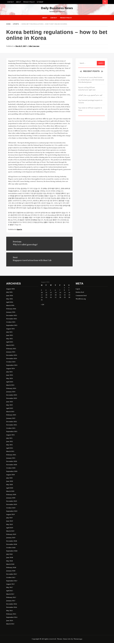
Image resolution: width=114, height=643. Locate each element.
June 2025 (9, 335)
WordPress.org (81, 299)
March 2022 (10, 412)
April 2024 (9, 382)
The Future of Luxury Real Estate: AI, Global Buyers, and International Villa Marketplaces (91, 79)
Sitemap (40, 2)
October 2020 (10, 468)
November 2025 (11, 319)
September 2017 (11, 581)
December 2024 (11, 355)
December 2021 (11, 422)
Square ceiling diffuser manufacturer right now (86, 88)
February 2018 (11, 568)
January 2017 (10, 601)
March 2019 (10, 531)
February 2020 (11, 495)
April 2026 (9, 302)
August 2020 (10, 475)
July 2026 (9, 292)
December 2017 (11, 574)
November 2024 (11, 359)
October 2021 (10, 428)
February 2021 (11, 455)
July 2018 (9, 554)
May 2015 (9, 611)
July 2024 (9, 372)
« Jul (42, 304)
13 (55, 293)
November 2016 (11, 607)
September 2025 (11, 325)
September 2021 (11, 432)
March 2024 (10, 385)
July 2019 (9, 518)
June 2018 (9, 558)
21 (60, 295)
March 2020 (10, 491)
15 (65, 293)
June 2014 (9, 621)
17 (42, 295)
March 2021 (10, 451)
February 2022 (11, 415)
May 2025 (9, 339)
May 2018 (9, 561)
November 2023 (11, 398)
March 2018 (10, 564)
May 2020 (9, 485)
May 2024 (9, 378)
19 (51, 295)
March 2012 (10, 624)
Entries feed (80, 292)
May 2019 (9, 524)
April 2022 (9, 408)
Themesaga (77, 639)
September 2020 (11, 471)
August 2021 (10, 435)
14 (60, 293)
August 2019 (10, 514)
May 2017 (9, 587)
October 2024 (10, 362)
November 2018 (11, 544)
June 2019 (9, 521)
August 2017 (10, 584)
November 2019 (11, 504)
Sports (19, 229)
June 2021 (9, 441)
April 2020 (9, 488)
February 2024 (11, 388)
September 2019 (11, 511)
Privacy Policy (29, 2)
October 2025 (10, 322)
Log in (78, 289)
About (18, 2)
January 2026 (10, 312)
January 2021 (10, 458)
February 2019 (11, 534)
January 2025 (10, 352)
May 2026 (9, 299)
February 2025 (11, 349)
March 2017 (10, 594)
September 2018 (11, 551)
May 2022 (9, 405)
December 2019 (11, 501)
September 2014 (11, 617)
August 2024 (10, 369)
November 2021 (11, 425)
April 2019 (9, 528)
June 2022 (9, 402)
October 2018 (10, 548)
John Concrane (34, 46)
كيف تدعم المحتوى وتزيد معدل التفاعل (90, 95)
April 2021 (9, 448)
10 (42, 293)
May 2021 (9, 445)
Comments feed (81, 296)
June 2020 (9, 481)
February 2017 (11, 597)
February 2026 (11, 309)
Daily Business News (57, 8)
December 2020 (11, 461)
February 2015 (11, 614)
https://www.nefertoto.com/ (53, 208)
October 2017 (10, 578)
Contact (10, 2)
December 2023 (11, 395)
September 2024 (11, 365)
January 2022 (10, 418)
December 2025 (11, 315)
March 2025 (10, 345)
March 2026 (10, 305)
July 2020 (9, 478)
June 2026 (9, 296)
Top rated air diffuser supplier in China (90, 109)
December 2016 (11, 604)
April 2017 (9, 591)
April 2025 (9, 342)
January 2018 (10, 571)
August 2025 (10, 329)
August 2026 (10, 289)
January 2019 (10, 538)
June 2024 (9, 375)
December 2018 (11, 541)
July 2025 (9, 332)
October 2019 (10, 508)
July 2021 (9, 438)
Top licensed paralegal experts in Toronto (90, 101)
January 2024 (10, 392)
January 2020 (10, 498)
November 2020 (11, 465)
